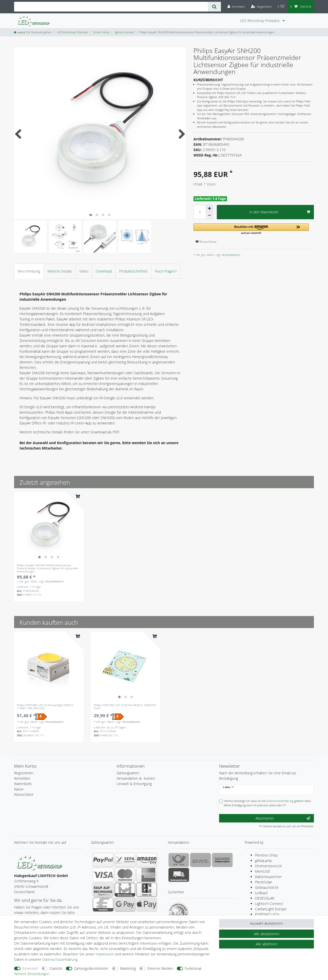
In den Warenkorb (263, 212)
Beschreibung (29, 271)
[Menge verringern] (209, 215)
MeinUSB (262, 871)
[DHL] (200, 859)
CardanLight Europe (270, 908)
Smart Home (101, 32)
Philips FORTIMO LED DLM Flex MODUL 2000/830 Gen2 (125, 707)
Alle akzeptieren (266, 933)
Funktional (193, 968)
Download (104, 271)
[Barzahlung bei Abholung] (125, 889)
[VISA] (103, 874)
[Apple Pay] (147, 904)
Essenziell (30, 968)
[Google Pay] (125, 904)
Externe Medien (160, 968)
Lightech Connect (269, 903)
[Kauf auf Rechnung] (103, 889)
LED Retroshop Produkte (260, 20)
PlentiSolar (263, 882)
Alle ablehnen (266, 944)
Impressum (105, 954)
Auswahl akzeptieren (266, 923)
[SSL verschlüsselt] (178, 912)
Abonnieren (264, 818)
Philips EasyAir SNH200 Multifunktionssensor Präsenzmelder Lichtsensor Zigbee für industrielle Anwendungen (47, 568)
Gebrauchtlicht (267, 887)
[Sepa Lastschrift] (125, 859)
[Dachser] (222, 859)
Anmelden (22, 778)
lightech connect (124, 32)
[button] (251, 229)
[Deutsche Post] (179, 859)
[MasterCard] (125, 874)
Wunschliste (208, 241)
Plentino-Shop (266, 855)
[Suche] (214, 7)
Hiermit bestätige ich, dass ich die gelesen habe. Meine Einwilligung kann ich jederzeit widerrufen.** (268, 803)
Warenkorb (23, 783)
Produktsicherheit (133, 271)
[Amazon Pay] (147, 859)
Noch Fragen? (166, 271)
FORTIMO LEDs (267, 914)
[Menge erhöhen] (209, 208)
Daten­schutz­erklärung (59, 959)
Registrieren (23, 772)
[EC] (147, 889)
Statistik (55, 968)
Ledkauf (261, 892)
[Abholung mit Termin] (179, 874)
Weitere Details (59, 271)
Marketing (128, 968)
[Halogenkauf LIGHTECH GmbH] (39, 862)
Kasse (19, 789)
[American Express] (147, 874)
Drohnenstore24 (268, 865)
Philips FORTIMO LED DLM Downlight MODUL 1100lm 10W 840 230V (45, 707)
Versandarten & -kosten (136, 778)
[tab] (29, 271)
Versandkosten (230, 255)
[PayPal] (103, 859)
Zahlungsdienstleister (91, 968)
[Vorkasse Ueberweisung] (103, 904)
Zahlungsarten (128, 772)
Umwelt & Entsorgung (134, 783)
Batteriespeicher (268, 876)
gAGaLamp (263, 860)
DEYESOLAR (264, 898)
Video (83, 271)
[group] (48, 526)
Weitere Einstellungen (31, 973)
